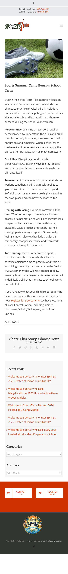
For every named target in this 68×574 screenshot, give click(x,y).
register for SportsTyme (25, 300)
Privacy (29, 540)
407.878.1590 (43, 11)
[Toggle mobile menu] (61, 25)
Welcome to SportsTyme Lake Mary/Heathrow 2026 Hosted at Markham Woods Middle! (33, 393)
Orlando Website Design (51, 540)
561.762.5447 (43, 9)
